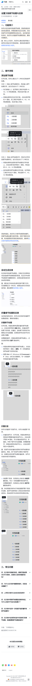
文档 (11, 7)
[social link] (3, 665)
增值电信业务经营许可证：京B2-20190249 (16, 681)
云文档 (6, 7)
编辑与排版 (17, 7)
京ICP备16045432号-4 (16, 677)
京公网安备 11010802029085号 (16, 679)
